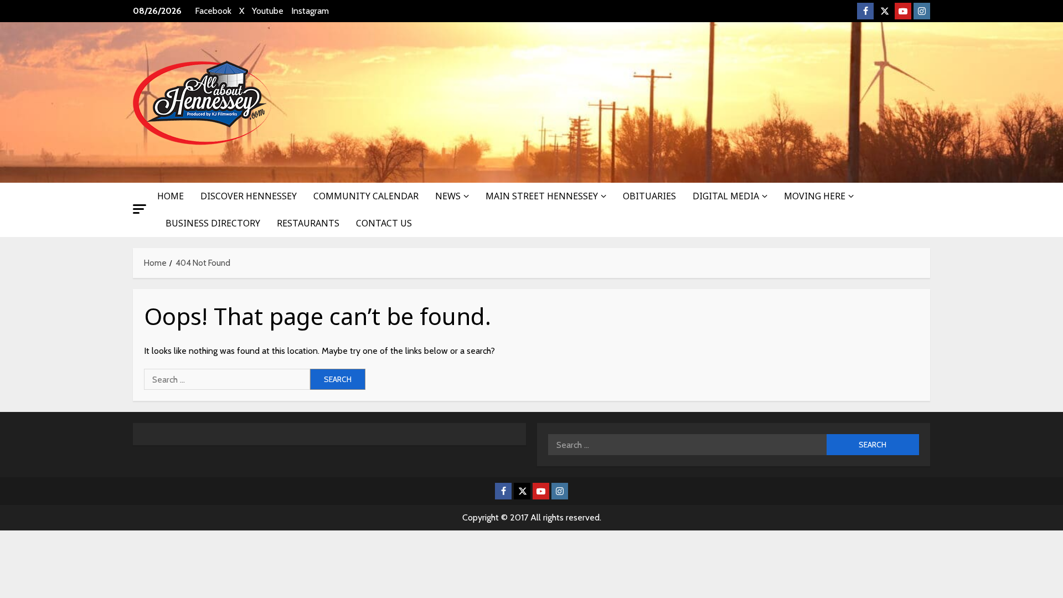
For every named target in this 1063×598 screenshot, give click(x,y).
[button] (139, 209)
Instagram (310, 11)
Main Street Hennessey (542, 196)
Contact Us (384, 223)
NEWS (448, 196)
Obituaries (649, 196)
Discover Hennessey (248, 196)
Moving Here (814, 196)
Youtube (267, 11)
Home (170, 196)
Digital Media (726, 196)
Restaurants (308, 223)
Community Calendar (366, 196)
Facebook (213, 11)
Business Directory (213, 223)
